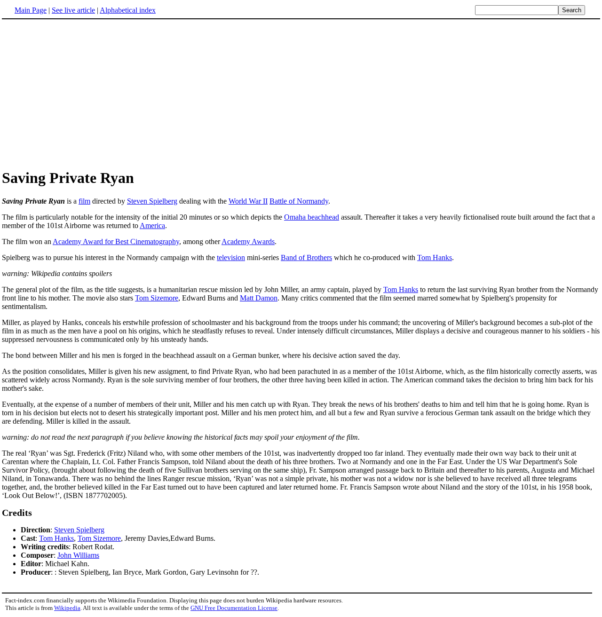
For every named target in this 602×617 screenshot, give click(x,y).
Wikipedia (67, 607)
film (84, 201)
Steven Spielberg (152, 201)
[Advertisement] (81, 93)
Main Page (31, 10)
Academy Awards (248, 241)
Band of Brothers (306, 257)
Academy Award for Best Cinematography (116, 241)
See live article (73, 10)
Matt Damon (258, 298)
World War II (248, 201)
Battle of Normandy (298, 201)
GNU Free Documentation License (233, 607)
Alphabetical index (128, 10)
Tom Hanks (434, 257)
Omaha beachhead (311, 217)
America (152, 225)
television (231, 257)
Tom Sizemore (156, 298)
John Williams (78, 555)
